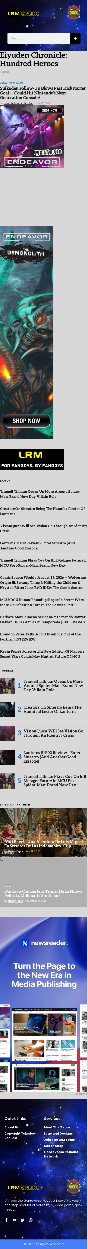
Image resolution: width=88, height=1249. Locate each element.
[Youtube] (14, 1220)
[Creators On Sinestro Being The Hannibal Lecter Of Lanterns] (7, 709)
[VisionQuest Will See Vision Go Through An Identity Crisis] (7, 733)
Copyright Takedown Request (21, 1135)
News (4, 83)
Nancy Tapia (15, 851)
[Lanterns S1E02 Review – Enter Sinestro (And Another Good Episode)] (7, 757)
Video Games (16, 83)
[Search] (75, 38)
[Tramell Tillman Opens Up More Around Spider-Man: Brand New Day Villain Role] (7, 686)
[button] (44, 21)
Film (8, 837)
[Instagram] (31, 1220)
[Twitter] (23, 1220)
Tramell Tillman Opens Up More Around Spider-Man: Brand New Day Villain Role (53, 685)
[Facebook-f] (6, 1220)
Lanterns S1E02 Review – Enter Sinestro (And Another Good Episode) (52, 757)
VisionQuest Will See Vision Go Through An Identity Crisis (53, 733)
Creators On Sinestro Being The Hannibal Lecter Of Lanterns (52, 709)
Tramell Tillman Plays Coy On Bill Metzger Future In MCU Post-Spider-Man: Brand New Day (54, 780)
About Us (11, 1127)
